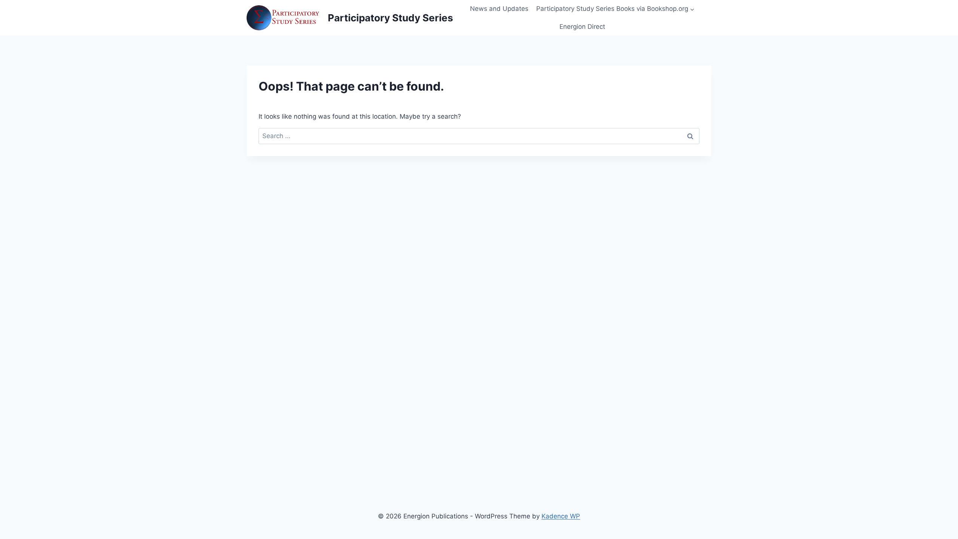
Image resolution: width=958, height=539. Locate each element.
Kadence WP (560, 516)
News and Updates (499, 8)
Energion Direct (582, 26)
